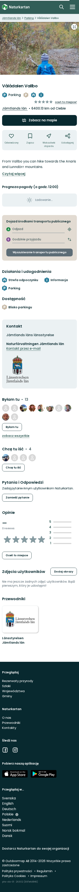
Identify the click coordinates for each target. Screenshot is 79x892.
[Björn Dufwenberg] (32, 408)
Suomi (7, 825)
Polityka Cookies (14, 876)
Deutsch (9, 809)
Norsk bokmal (13, 830)
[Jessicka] (50, 408)
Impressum (39, 876)
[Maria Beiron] (14, 417)
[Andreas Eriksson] (5, 408)
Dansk (7, 835)
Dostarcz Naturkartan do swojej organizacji (35, 848)
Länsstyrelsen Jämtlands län (13, 640)
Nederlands (11, 819)
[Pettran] (5, 457)
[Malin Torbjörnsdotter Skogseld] (58, 408)
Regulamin (45, 871)
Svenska (9, 798)
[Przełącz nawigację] (72, 7)
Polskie (8, 814)
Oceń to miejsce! (66, 102)
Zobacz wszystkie (15, 436)
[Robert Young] (23, 457)
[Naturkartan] (15, 7)
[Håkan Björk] (23, 408)
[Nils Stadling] (5, 417)
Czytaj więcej (13, 174)
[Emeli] (41, 408)
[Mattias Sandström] (14, 408)
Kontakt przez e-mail (23, 348)
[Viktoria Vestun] (14, 457)
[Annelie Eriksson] (32, 457)
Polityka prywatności (17, 871)
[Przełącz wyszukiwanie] (61, 7)
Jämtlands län (15, 108)
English (7, 803)
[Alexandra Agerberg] (67, 408)
